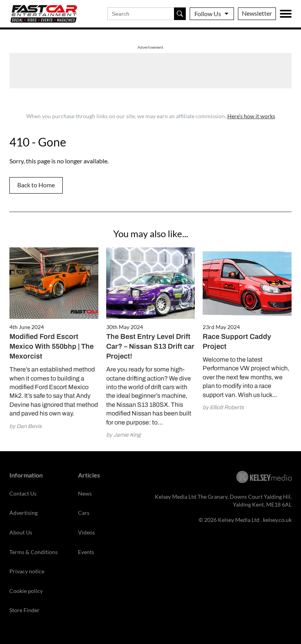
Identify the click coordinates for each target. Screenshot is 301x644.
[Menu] (286, 14)
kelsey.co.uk (277, 519)
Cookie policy (26, 590)
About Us (20, 532)
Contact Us (22, 493)
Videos (86, 532)
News (85, 493)
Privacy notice (26, 571)
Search (180, 13)
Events (86, 552)
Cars (83, 512)
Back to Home (36, 184)
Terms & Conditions (33, 552)
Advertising (23, 512)
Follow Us (207, 13)
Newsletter (257, 13)
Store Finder (24, 610)
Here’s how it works (251, 116)
